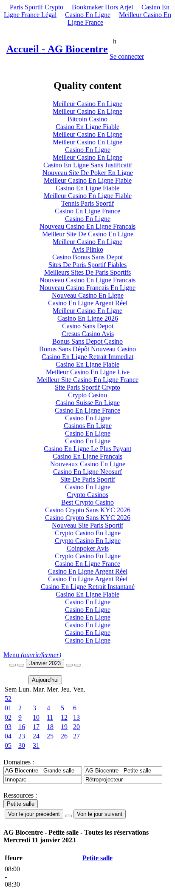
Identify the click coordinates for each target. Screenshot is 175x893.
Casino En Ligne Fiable (87, 126)
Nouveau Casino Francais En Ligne (87, 287)
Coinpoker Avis (88, 548)
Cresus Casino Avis (88, 333)
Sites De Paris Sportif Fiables (87, 264)
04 (8, 736)
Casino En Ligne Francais (87, 456)
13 (76, 717)
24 (36, 736)
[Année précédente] (12, 665)
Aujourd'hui (45, 680)
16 (21, 726)
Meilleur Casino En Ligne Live (88, 372)
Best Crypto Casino (87, 502)
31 (36, 745)
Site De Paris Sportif (87, 479)
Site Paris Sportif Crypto (87, 387)
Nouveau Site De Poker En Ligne (87, 172)
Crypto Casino (87, 395)
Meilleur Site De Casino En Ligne (87, 234)
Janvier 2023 (45, 663)
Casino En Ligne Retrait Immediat (87, 356)
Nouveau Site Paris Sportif (87, 525)
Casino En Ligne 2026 (87, 318)
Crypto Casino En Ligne (88, 533)
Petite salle (97, 857)
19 (64, 726)
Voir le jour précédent (34, 814)
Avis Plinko (87, 249)
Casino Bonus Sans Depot (87, 257)
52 (8, 698)
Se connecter (127, 56)
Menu (32, 654)
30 (21, 745)
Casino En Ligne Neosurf (87, 471)
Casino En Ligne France (87, 211)
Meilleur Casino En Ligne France (119, 18)
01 (8, 708)
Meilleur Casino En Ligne (87, 103)
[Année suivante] (77, 665)
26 (64, 736)
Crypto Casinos (87, 494)
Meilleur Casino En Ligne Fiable (88, 180)
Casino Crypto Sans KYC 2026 (87, 510)
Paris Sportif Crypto (36, 7)
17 (36, 726)
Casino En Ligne (87, 14)
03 (8, 726)
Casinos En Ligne (88, 425)
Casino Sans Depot (87, 326)
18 (50, 726)
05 (8, 745)
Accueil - (57, 49)
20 (76, 726)
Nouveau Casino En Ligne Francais (87, 226)
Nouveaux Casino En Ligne (87, 464)
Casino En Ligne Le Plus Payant (87, 448)
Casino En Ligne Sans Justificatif (87, 165)
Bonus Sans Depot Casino (87, 341)
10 (36, 717)
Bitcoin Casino (87, 119)
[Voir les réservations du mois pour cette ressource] (20, 665)
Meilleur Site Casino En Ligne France (87, 379)
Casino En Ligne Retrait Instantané (88, 586)
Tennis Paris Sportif (87, 203)
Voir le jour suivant (99, 814)
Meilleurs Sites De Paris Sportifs (87, 272)
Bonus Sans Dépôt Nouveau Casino (87, 349)
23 (21, 736)
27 (76, 736)
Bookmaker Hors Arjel (102, 7)
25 (50, 736)
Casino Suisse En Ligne (88, 402)
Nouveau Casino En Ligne (88, 295)
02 (8, 717)
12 (64, 717)
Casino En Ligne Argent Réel (87, 303)
